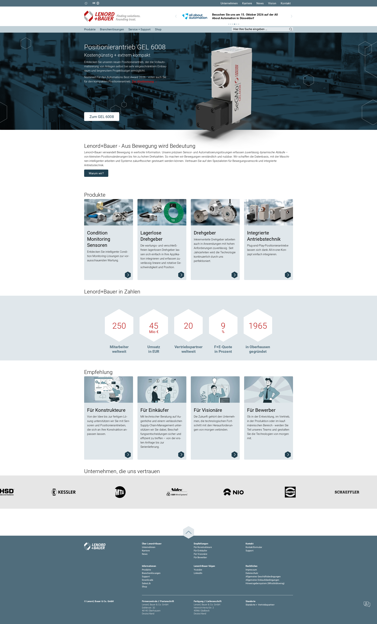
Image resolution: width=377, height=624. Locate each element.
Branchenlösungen (112, 29)
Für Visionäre (200, 554)
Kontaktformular (254, 547)
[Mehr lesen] (128, 274)
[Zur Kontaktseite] (366, 604)
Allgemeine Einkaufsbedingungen (262, 580)
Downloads (147, 580)
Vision (272, 3)
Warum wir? (96, 173)
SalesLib (146, 583)
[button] (228, 24)
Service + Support (139, 29)
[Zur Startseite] (112, 16)
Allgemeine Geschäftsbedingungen (263, 576)
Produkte (90, 29)
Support (249, 550)
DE (94, 3)
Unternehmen (229, 3)
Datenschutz (252, 573)
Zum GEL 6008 (101, 117)
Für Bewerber (200, 557)
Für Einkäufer (200, 550)
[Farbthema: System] (86, 3)
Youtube (198, 569)
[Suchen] (291, 29)
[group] (234, 16)
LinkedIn (198, 573)
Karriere (247, 3)
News (260, 3)
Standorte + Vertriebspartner (260, 604)
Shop (158, 29)
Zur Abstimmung (143, 81)
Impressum (251, 569)
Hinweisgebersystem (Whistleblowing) (265, 583)
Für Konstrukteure (203, 547)
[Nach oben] (188, 532)
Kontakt (286, 3)
